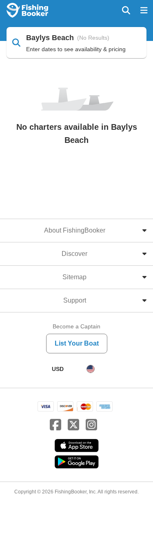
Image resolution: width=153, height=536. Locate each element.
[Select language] (91, 369)
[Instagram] (91, 425)
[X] (73, 425)
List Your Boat (77, 343)
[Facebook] (55, 425)
